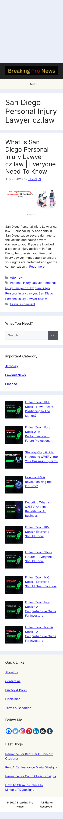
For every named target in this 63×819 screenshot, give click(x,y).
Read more (37, 266)
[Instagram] (22, 731)
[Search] (53, 335)
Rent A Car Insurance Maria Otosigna (31, 767)
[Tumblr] (50, 731)
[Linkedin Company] (36, 731)
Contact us (12, 681)
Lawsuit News (15, 375)
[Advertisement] (31, 31)
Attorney (16, 277)
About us (11, 672)
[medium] (43, 731)
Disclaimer (12, 699)
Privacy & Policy (16, 690)
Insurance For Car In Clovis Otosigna (30, 776)
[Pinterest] (29, 731)
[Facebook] (9, 731)
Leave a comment (22, 304)
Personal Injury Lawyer (26, 283)
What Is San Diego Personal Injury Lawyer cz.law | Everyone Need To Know (30, 156)
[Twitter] (15, 731)
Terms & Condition (18, 708)
